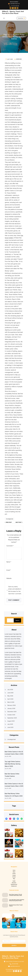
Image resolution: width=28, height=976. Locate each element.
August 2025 (10, 721)
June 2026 (10, 692)
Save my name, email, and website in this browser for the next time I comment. (14, 590)
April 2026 (10, 699)
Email (8, 570)
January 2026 (11, 708)
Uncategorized (9, 518)
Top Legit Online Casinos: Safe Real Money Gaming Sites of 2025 (12, 764)
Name (8, 562)
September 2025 (12, 718)
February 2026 (11, 705)
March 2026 (10, 702)
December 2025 (11, 711)
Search (17, 620)
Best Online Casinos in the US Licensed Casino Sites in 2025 (15, 895)
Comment (10, 546)
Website (8, 578)
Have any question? (14, 1)
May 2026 (10, 696)
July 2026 (10, 689)
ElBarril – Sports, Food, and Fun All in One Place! (13, 12)
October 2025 (11, 714)
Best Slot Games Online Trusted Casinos (15, 905)
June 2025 (10, 727)
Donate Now (20, 18)
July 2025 (10, 724)
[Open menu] (4, 18)
